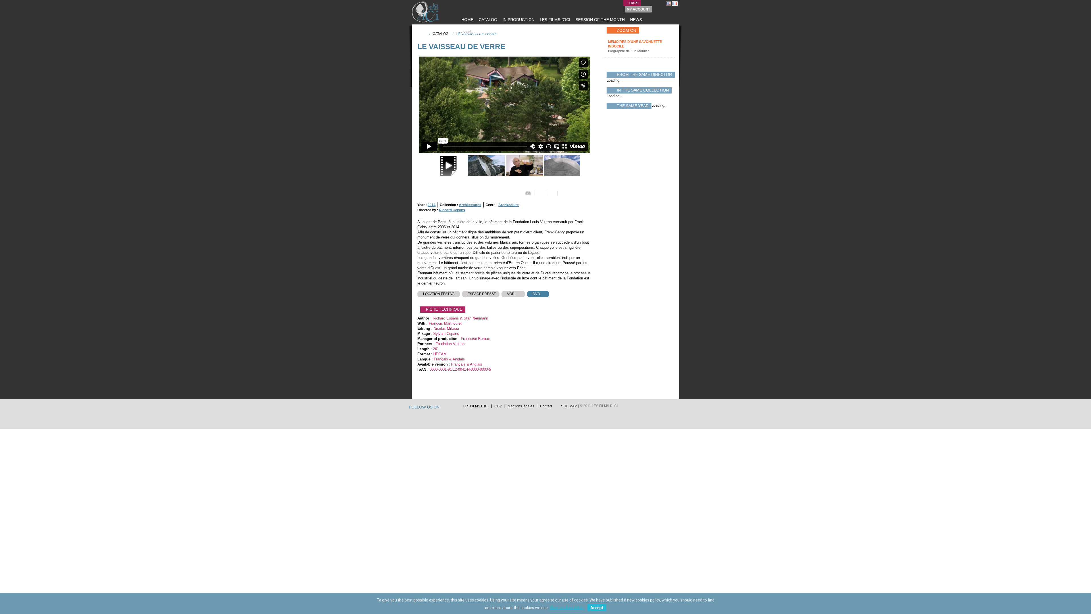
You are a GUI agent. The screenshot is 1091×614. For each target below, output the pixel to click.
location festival (440, 294)
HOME (466, 19)
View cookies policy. (566, 607)
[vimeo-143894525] (447, 166)
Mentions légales (521, 406)
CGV (498, 406)
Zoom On (626, 30)
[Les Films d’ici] (426, 11)
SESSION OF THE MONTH (599, 19)
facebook (450, 408)
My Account (638, 9)
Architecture (508, 205)
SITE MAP (569, 406)
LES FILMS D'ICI (554, 19)
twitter (444, 408)
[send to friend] (528, 193)
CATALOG (487, 19)
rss (455, 408)
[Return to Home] (423, 33)
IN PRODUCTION (517, 19)
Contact (546, 406)
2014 (432, 205)
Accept (596, 607)
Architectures (470, 205)
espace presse (482, 294)
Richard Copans (452, 210)
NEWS (635, 19)
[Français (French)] (675, 3)
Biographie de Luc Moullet (628, 51)
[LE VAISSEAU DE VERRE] (485, 166)
